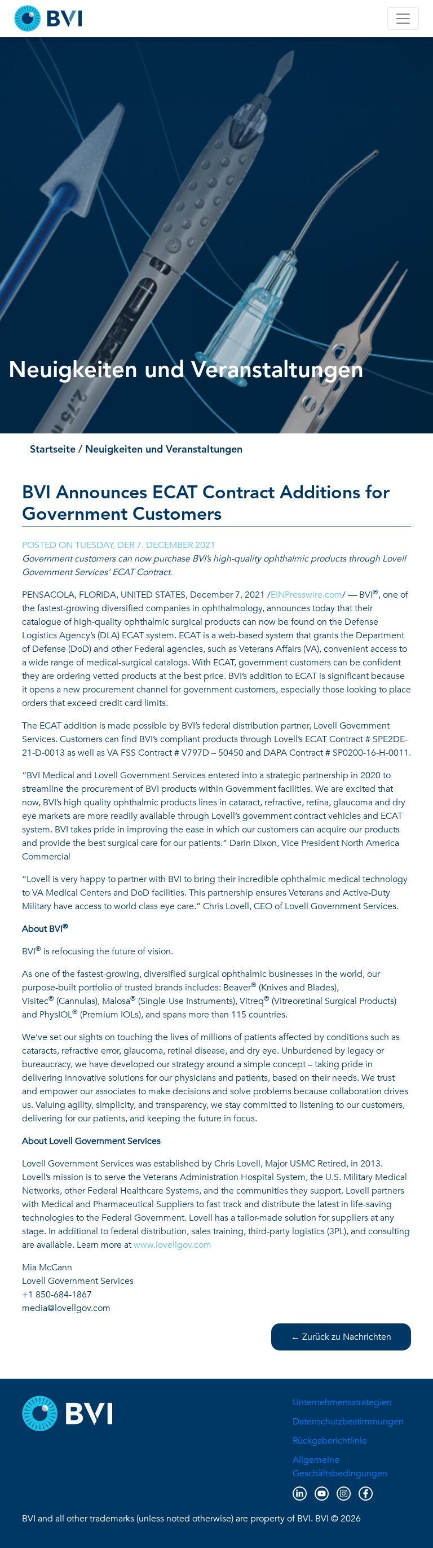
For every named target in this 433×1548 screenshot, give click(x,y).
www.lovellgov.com (172, 1245)
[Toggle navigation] (403, 18)
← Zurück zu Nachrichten (341, 1337)
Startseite (53, 450)
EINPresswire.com (306, 595)
